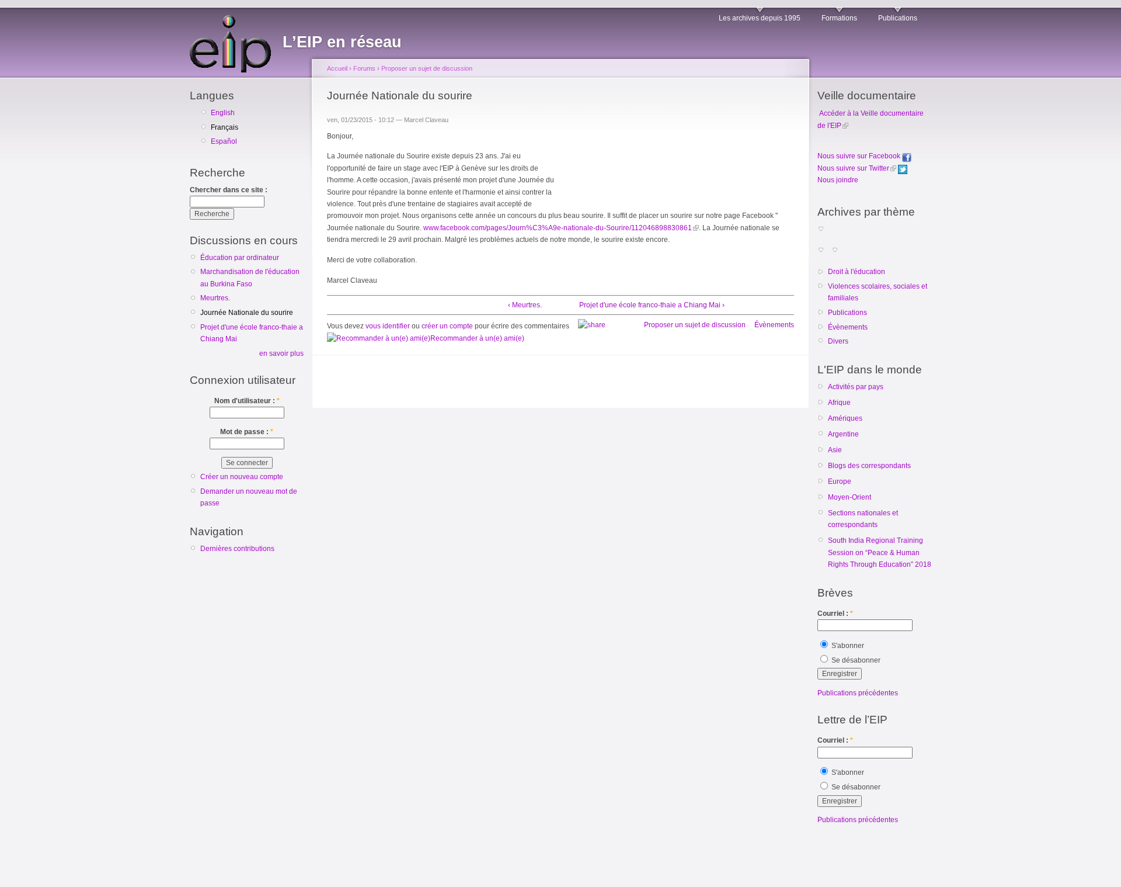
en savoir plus (281, 353)
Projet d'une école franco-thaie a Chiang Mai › (652, 305)
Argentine (843, 434)
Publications (897, 18)
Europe (839, 481)
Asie (835, 450)
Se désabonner (855, 660)
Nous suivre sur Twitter (853, 168)
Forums (364, 68)
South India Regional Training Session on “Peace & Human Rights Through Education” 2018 (879, 552)
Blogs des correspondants (869, 466)
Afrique (839, 403)
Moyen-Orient (849, 497)
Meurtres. (215, 298)
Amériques (845, 418)
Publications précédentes (857, 693)
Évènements (774, 325)
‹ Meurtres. (525, 305)
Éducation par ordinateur (239, 258)
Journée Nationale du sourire (246, 313)
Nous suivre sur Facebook (859, 156)
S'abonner (847, 646)
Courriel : (835, 613)
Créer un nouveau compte (241, 477)
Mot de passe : (246, 432)
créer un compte (447, 326)
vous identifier (387, 326)
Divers (838, 341)
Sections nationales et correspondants (863, 519)
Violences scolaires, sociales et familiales (877, 292)
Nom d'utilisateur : (247, 401)
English (223, 113)
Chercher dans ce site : (228, 190)
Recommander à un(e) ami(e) (477, 338)
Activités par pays (855, 387)
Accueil (337, 68)
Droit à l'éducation (856, 272)
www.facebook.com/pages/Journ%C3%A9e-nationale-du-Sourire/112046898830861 (557, 228)
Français (224, 127)
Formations (839, 18)
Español (224, 141)
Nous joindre (837, 180)
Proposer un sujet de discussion (426, 68)
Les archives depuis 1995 (759, 18)
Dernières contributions (237, 549)
